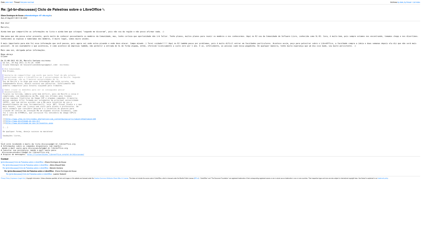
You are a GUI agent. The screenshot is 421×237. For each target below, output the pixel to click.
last (32, 2)
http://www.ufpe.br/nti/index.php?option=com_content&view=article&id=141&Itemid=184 (51, 119)
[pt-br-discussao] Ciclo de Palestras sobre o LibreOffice (22, 162)
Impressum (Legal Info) (18, 178)
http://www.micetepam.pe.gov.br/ (23, 121)
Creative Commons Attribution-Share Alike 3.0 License (111, 178)
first (21, 2)
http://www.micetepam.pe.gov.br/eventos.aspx (29, 123)
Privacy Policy (5, 178)
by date (400, 2)
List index (416, 2)
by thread (407, 2)
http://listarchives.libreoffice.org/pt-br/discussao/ (55, 154)
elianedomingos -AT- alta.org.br (38, 15)
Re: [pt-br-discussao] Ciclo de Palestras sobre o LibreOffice (51, 9)
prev (7, 2)
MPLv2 (196, 178)
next (11, 2)
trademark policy (383, 178)
